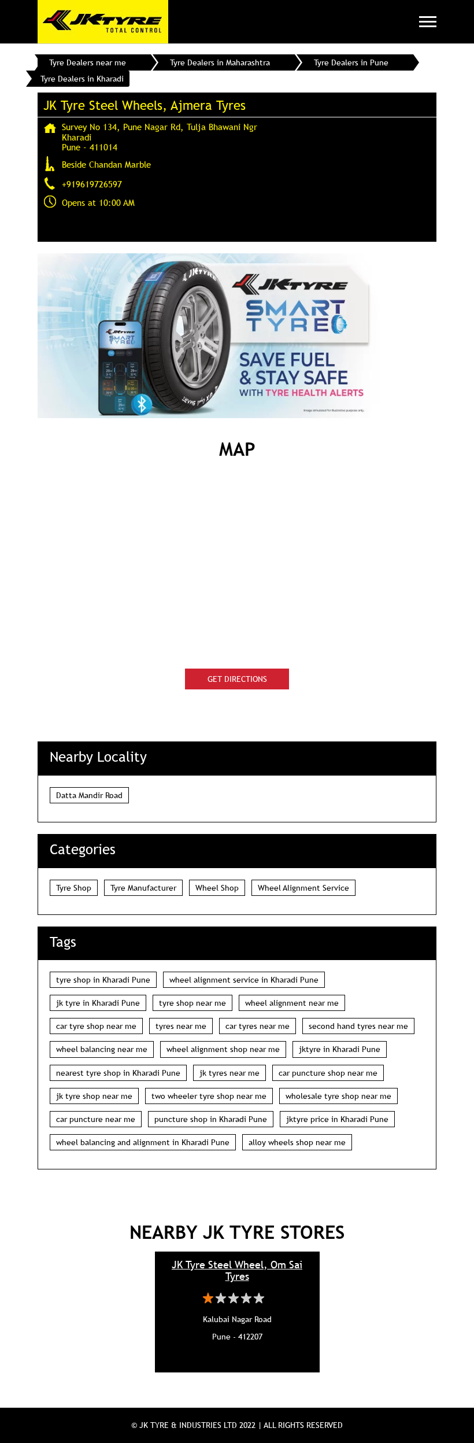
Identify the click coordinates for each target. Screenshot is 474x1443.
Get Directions (237, 679)
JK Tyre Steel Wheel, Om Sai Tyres (237, 1270)
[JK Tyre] (103, 21)
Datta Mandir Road (89, 795)
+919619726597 (92, 184)
